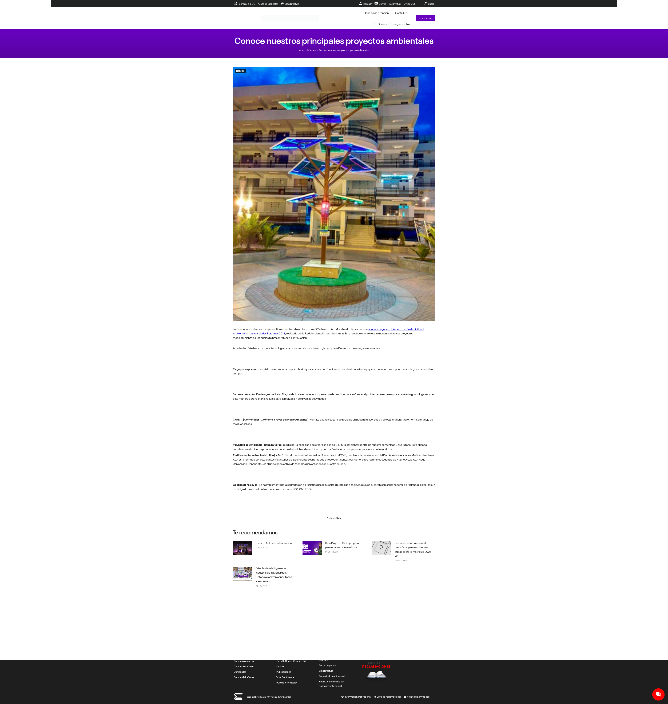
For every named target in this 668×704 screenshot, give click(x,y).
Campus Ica (240, 671)
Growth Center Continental (291, 660)
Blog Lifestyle (326, 670)
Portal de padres (327, 665)
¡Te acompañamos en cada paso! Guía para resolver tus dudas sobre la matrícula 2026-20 (413, 549)
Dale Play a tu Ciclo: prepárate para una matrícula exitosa (343, 545)
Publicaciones (283, 671)
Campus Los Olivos (244, 666)
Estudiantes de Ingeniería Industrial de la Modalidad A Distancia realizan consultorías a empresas (274, 574)
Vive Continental (285, 677)
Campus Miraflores (244, 677)
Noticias (240, 71)
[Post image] (242, 548)
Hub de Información (286, 682)
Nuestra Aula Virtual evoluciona (274, 543)
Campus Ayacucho (244, 660)
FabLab (280, 666)
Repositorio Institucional (332, 676)
